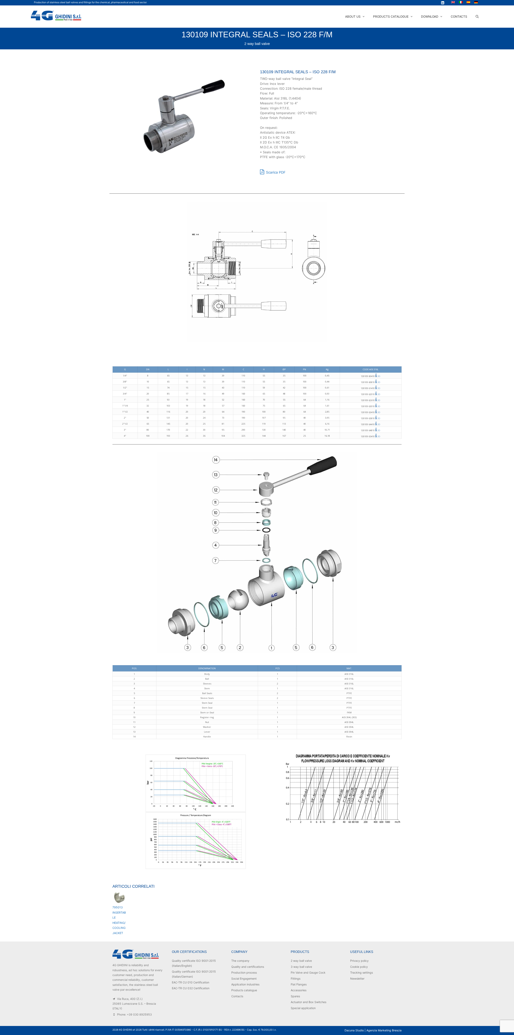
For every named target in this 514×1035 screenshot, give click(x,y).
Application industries (245, 984)
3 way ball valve (301, 966)
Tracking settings (361, 972)
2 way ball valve (257, 44)
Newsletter (357, 978)
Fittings (295, 978)
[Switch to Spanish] (468, 2)
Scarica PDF (275, 172)
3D (378, 376)
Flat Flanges (299, 984)
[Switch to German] (476, 2)
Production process (244, 972)
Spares (295, 996)
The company (240, 960)
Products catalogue (391, 16)
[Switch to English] (453, 2)
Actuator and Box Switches (308, 1002)
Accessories (298, 990)
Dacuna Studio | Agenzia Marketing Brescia (373, 1030)
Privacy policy (359, 960)
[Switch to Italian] (461, 2)
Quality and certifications (247, 966)
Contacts (459, 16)
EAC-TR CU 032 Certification (190, 988)
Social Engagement (244, 978)
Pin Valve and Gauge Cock (308, 972)
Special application (303, 1008)
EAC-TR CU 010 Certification (190, 982)
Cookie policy (359, 966)
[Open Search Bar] (477, 17)
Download (429, 16)
